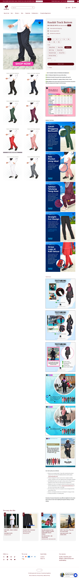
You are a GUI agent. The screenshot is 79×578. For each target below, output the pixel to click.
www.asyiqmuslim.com (53, 476)
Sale (12, 13)
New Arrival (6, 13)
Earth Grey (51, 50)
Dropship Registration (45, 13)
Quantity (49, 58)
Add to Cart (61, 64)
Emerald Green (52, 52)
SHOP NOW (30, 1)
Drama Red (59, 50)
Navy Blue (60, 47)
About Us (42, 558)
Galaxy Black (52, 47)
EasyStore (48, 573)
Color (48, 44)
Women (17, 13)
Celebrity (68, 47)
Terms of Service (32, 575)
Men (22, 13)
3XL (49, 42)
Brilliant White (52, 55)
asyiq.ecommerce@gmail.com (68, 485)
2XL (68, 39)
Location (42, 556)
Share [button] (50, 67)
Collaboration (35, 13)
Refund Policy (47, 575)
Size (48, 36)
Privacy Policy (40, 575)
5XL (59, 42)
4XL (54, 42)
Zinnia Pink (61, 52)
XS (49, 39)
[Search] (33, 7)
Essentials (27, 13)
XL (64, 39)
